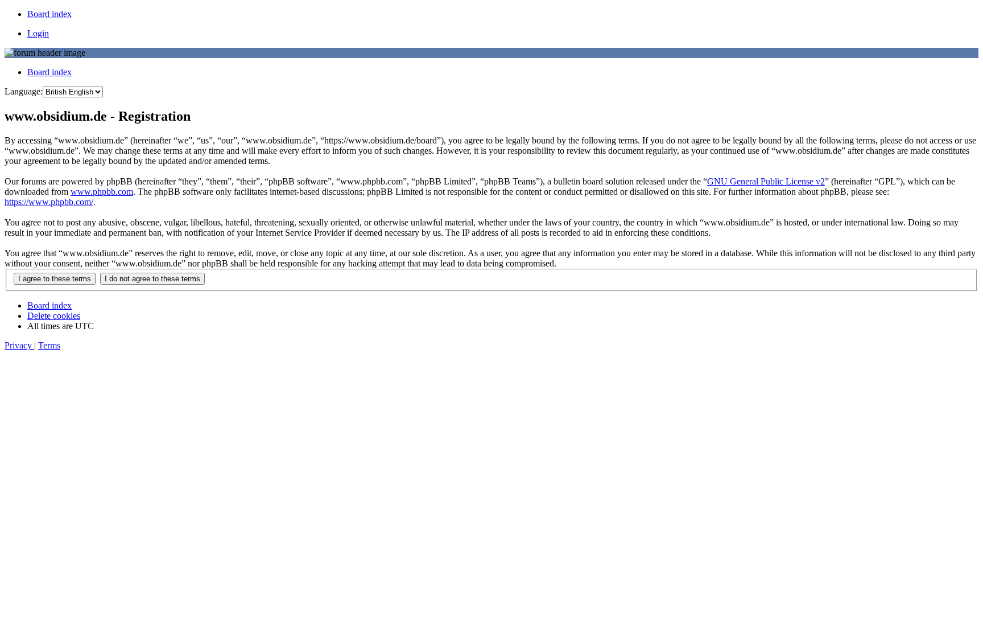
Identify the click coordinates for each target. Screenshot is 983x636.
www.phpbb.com (102, 191)
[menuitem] (49, 14)
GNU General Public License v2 (766, 181)
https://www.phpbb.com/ (49, 202)
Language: (24, 91)
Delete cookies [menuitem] (53, 316)
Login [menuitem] (38, 33)
